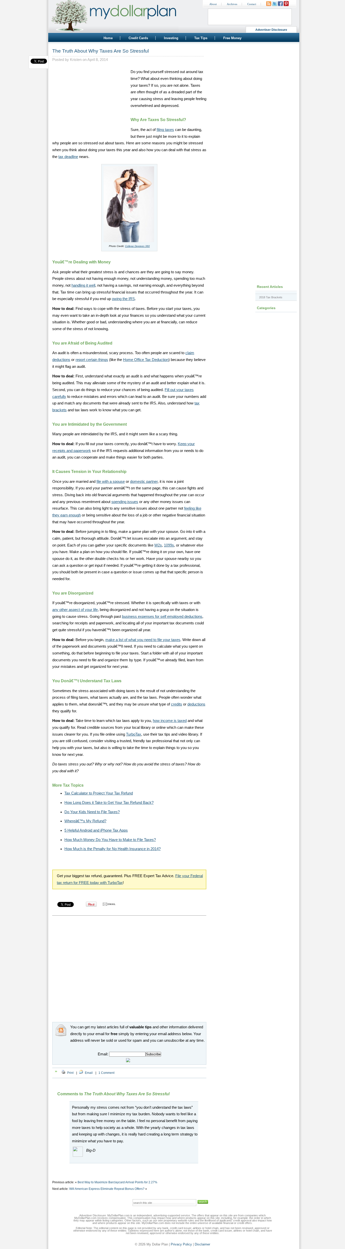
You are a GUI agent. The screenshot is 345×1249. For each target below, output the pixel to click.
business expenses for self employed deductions (162, 617)
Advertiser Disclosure (271, 30)
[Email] (81, 1073)
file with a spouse (110, 482)
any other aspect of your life (75, 610)
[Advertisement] (90, 100)
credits (176, 704)
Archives (232, 4)
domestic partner (144, 482)
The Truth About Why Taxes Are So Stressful (100, 51)
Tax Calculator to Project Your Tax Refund (98, 793)
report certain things (92, 360)
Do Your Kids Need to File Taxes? (92, 812)
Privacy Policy (181, 1244)
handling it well (83, 285)
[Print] (63, 1073)
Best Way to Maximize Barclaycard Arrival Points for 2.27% (117, 1182)
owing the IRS (123, 299)
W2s (158, 545)
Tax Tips (200, 38)
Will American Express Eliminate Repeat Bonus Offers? (106, 1189)
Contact (251, 4)
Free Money (232, 38)
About (213, 4)
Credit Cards (138, 38)
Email (89, 1073)
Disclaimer (202, 1244)
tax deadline (68, 157)
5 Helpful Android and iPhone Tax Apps (96, 830)
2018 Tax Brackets (270, 297)
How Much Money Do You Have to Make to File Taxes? (110, 840)
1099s (169, 545)
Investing (171, 38)
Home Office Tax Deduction (145, 360)
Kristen (76, 60)
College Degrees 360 (137, 246)
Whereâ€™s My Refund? (85, 821)
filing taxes (165, 130)
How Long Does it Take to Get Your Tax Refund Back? (109, 803)
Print (70, 1073)
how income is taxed (170, 721)
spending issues (124, 502)
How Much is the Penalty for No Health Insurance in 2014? (112, 849)
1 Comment (106, 1073)
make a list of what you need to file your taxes (142, 640)
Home (108, 38)
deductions (196, 704)
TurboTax (133, 734)
